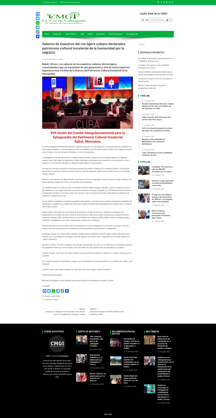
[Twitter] (37, 18)
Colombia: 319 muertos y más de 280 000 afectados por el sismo (162, 169)
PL (110, 269)
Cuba (82, 34)
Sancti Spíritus (71, 34)
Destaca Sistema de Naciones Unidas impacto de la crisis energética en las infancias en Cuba (158, 106)
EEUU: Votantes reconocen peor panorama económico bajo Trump (161, 214)
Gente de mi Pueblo (116, 34)
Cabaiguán (57, 34)
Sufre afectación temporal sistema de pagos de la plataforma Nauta (157, 129)
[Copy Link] (37, 32)
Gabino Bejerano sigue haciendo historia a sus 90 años (131, 379)
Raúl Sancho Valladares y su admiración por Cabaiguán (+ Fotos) (96, 359)
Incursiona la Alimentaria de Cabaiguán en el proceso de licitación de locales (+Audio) (164, 342)
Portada (58, 296)
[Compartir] (37, 36)
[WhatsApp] (37, 23)
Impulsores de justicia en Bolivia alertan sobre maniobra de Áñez (107, 311)
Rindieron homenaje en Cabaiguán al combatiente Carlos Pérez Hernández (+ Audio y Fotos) (164, 392)
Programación (132, 34)
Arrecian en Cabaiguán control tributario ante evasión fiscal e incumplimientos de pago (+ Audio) (78, 280)
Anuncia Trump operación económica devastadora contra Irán (163, 183)
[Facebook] (37, 14)
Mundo (90, 34)
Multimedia (100, 34)
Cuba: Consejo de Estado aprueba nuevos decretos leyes (156, 118)
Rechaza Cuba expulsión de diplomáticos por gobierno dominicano (153, 141)
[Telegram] (37, 27)
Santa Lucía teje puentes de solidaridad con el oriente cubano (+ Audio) (131, 362)
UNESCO (56, 299)
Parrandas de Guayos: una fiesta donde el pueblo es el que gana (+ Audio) (132, 343)
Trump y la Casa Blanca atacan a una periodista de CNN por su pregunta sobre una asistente (162, 198)
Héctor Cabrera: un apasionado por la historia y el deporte (98, 377)
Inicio (47, 34)
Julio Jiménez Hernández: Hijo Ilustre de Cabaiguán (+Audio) (96, 341)
